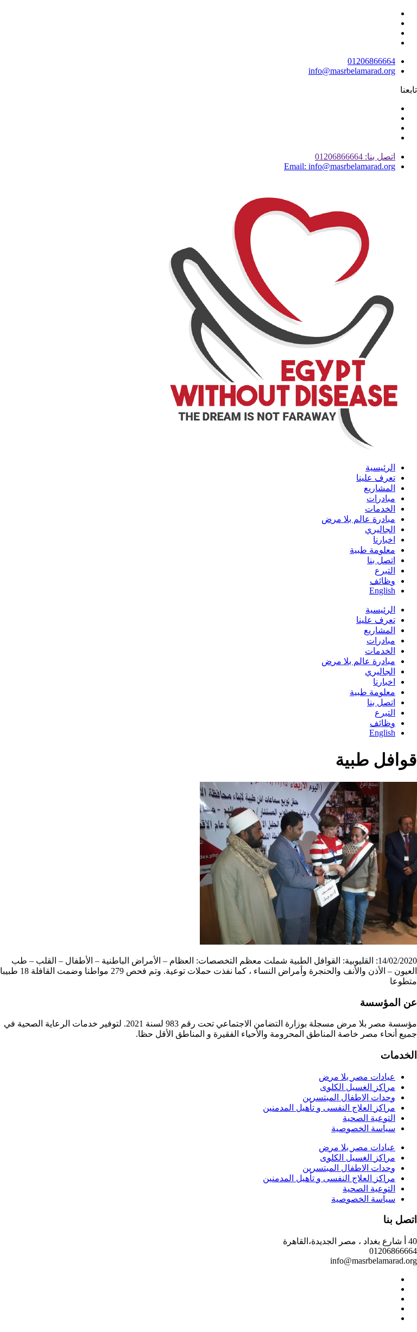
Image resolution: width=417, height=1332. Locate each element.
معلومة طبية (372, 550)
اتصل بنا (381, 560)
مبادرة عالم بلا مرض (358, 519)
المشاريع (379, 488)
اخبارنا (384, 539)
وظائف (382, 580)
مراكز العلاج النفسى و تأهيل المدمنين (329, 1107)
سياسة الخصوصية (363, 1128)
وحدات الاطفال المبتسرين (348, 1097)
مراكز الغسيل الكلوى (357, 1087)
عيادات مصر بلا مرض (357, 1076)
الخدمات (380, 508)
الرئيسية (380, 467)
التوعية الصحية (369, 1118)
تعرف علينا (375, 477)
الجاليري (380, 529)
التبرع (385, 570)
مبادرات (381, 498)
